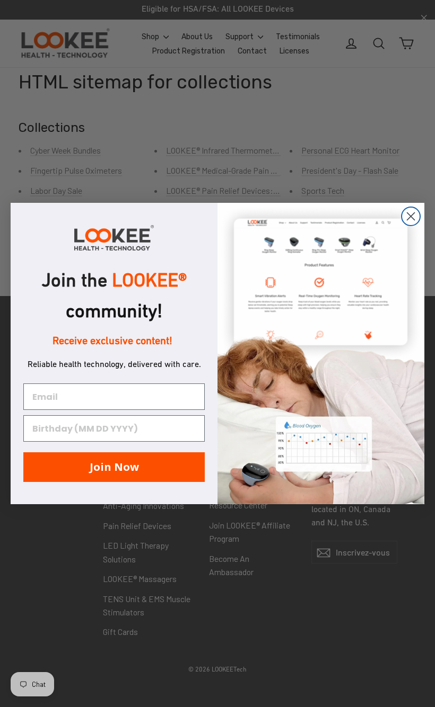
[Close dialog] (411, 216)
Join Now (114, 467)
